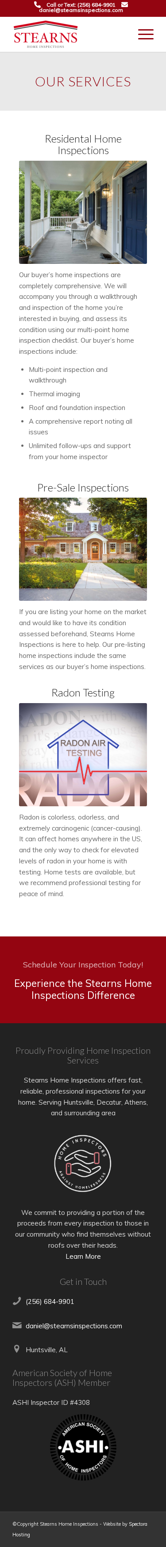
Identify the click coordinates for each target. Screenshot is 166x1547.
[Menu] (141, 34)
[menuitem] (141, 34)
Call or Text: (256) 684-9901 (81, 4)
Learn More (83, 1256)
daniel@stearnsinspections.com (81, 10)
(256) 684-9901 (50, 1301)
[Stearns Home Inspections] (68, 34)
